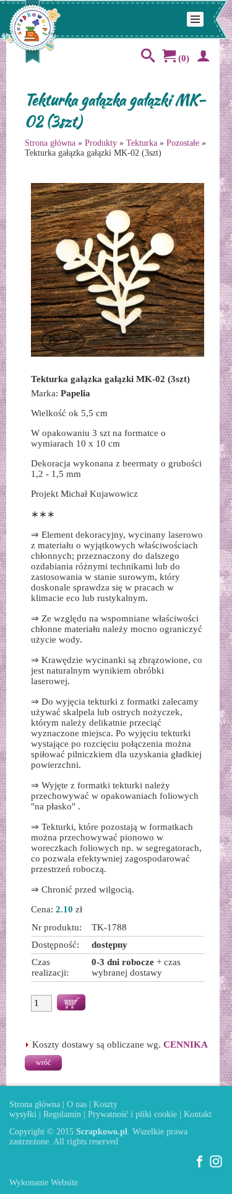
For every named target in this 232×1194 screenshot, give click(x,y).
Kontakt (198, 1114)
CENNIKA (185, 1044)
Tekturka (141, 143)
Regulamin (62, 1114)
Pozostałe (182, 143)
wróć (43, 1062)
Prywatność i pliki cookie (132, 1114)
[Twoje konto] (201, 58)
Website (64, 1182)
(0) (182, 58)
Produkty (101, 143)
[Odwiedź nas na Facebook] (200, 1165)
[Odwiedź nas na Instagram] (216, 1165)
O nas (77, 1104)
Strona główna (50, 143)
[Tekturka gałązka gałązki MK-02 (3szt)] (117, 356)
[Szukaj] (145, 58)
